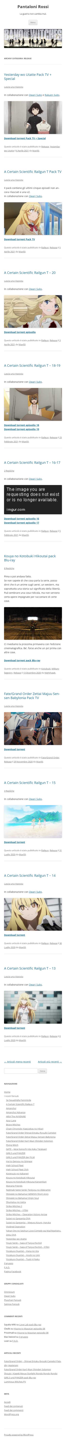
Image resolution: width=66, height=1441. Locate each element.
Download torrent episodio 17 (21, 522)
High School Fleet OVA (17, 1169)
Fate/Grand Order (50, 757)
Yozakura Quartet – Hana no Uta (22, 1251)
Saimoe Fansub (11, 1304)
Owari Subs (35, 95)
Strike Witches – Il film (17, 1210)
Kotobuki (46, 668)
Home (7, 1092)
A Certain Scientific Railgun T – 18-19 (32, 365)
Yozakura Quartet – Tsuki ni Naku (23, 1259)
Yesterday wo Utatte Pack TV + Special (27, 76)
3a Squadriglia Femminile (18, 1100)
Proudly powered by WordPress (19, 1434)
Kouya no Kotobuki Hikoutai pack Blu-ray (30, 558)
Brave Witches (13, 1124)
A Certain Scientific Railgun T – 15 (30, 782)
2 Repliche (9, 470)
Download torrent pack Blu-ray (22, 660)
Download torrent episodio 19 (21, 429)
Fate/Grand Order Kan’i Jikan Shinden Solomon (29, 1140)
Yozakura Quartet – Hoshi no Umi (23, 1255)
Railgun (45, 247)
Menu (33, 22)
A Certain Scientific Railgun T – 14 (30, 875)
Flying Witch (12, 1145)
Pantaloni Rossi (33, 6)
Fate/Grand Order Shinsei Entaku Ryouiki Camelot (31, 1132)
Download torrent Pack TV (19, 239)
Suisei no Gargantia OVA (18, 1218)
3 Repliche (9, 790)
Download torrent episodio (20, 332)
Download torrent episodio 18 (21, 425)
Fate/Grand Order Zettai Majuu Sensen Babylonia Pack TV (32, 695)
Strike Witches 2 (14, 1206)
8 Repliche (9, 568)
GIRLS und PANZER (15, 1153)
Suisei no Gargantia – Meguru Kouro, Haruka (28, 1222)
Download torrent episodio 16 (21, 518)
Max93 (35, 150)
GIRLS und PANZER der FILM (20, 1157)
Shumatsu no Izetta (16, 1202)
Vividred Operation (15, 1226)
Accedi (7, 1402)
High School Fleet (15, 1165)
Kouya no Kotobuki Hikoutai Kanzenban (26, 1181)
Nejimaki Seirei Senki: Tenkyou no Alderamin (28, 1189)
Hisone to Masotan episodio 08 (29, 1328)
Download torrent (14, 749)
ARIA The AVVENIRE (16, 1116)
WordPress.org (11, 1414)
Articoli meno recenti (17, 1061)
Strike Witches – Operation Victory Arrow (26, 1214)
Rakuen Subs (52, 95)
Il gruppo (8, 1263)
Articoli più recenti (50, 1061)
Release (45, 146)
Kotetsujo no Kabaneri (17, 1173)
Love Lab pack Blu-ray (30, 1324)
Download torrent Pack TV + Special (25, 138)
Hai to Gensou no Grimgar (19, 1161)
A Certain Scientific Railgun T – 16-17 (32, 462)
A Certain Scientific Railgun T (20, 1104)
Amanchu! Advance (15, 1112)
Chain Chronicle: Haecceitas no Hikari (24, 1128)
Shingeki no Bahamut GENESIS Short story (27, 1194)
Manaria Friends (14, 1185)
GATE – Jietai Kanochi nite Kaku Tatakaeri (26, 1149)
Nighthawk (50, 672)
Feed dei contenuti (13, 1406)
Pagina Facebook (12, 1271)
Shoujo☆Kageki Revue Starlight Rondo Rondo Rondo (30, 1373)
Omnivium (9, 1291)
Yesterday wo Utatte (16, 1238)
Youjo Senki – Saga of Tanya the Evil (24, 1242)
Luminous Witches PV (15, 1381)
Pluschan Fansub (12, 1300)
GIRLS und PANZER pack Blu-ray (20, 1377)
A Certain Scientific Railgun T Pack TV (32, 171)
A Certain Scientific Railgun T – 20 (30, 272)
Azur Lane (11, 1120)
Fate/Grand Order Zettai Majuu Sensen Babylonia (31, 1136)
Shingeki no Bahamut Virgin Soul (22, 1198)
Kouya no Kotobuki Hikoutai (20, 1177)
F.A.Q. (7, 1267)
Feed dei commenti (13, 1410)
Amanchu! (11, 1108)
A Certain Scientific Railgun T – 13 (30, 968)
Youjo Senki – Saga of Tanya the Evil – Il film (27, 1247)
